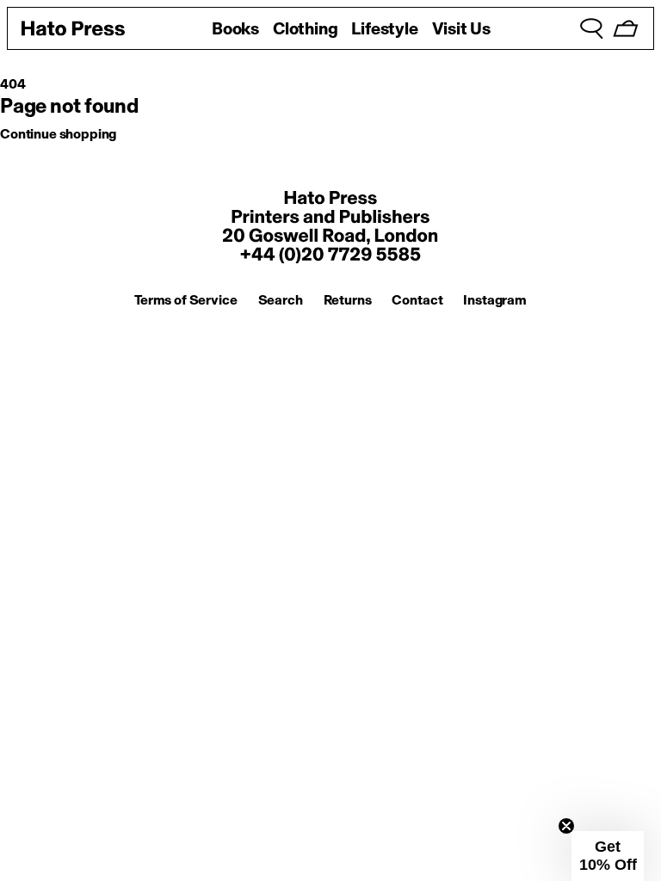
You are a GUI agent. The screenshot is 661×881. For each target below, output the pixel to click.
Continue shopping (58, 134)
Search (280, 300)
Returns (348, 300)
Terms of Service (185, 300)
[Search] (591, 28)
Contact (417, 300)
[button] (607, 856)
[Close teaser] (566, 826)
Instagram (495, 300)
